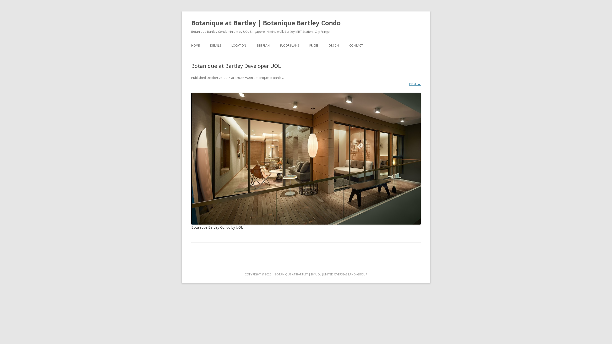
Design (334, 45)
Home (195, 45)
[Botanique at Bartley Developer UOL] (306, 159)
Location (238, 45)
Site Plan (263, 45)
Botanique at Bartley (268, 77)
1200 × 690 (242, 77)
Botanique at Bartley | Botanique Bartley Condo (266, 23)
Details (215, 45)
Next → (415, 83)
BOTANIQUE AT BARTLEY (291, 274)
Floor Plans (289, 45)
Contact (356, 45)
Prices (313, 45)
